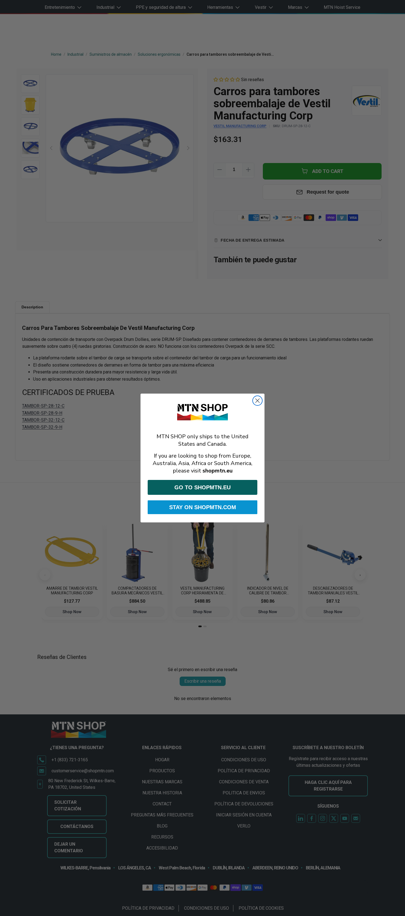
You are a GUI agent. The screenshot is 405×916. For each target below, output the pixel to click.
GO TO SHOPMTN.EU (202, 487)
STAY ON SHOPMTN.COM (202, 507)
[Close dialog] (257, 400)
